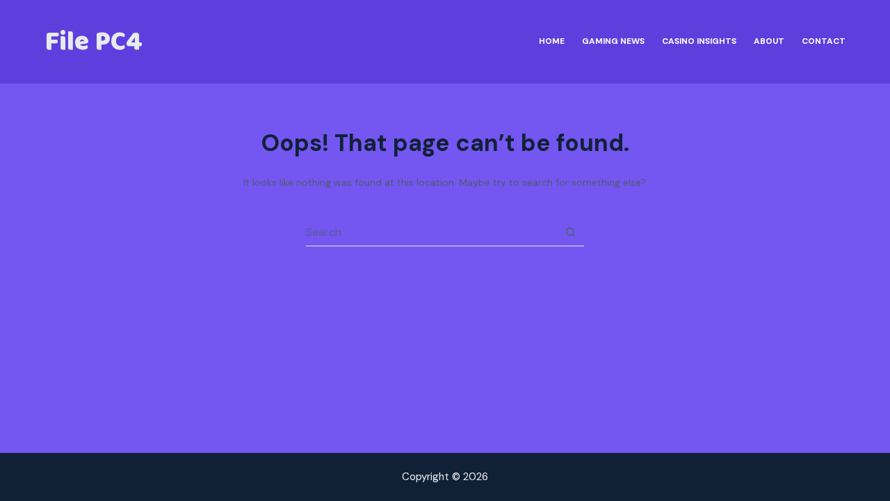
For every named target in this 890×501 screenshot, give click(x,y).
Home (552, 41)
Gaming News (613, 41)
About (769, 41)
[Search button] (570, 232)
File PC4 (93, 41)
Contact (824, 41)
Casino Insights (699, 41)
